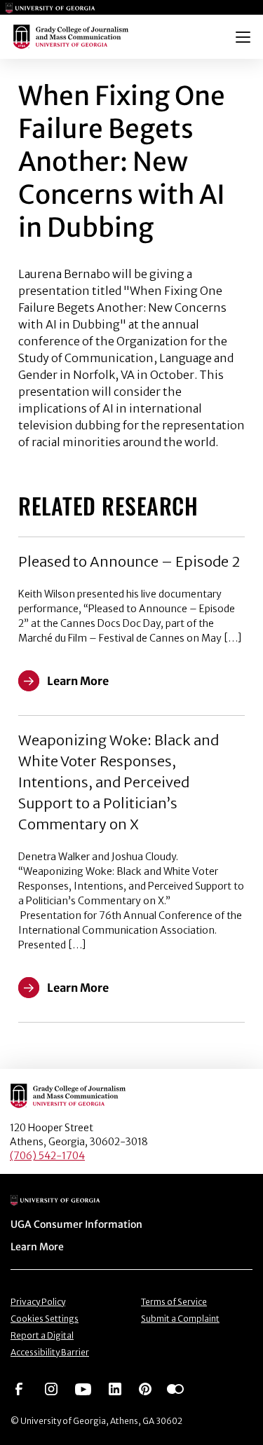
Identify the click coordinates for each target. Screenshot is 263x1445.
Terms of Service (174, 1302)
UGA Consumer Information (76, 1224)
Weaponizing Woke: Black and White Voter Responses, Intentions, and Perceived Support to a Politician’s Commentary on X (118, 782)
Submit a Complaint (180, 1318)
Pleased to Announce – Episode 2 (129, 561)
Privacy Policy (38, 1302)
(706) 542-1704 (47, 1155)
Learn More (37, 1246)
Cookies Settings (45, 1318)
